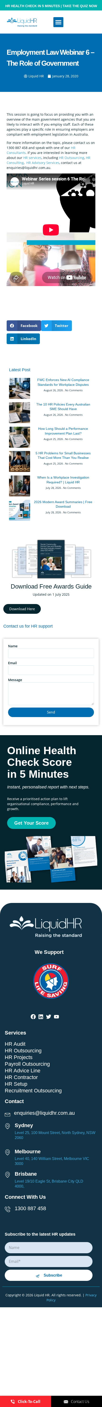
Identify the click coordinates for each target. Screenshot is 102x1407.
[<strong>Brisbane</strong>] (9, 1174)
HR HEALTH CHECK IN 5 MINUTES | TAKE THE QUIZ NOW (51, 6)
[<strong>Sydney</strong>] (9, 1125)
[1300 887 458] (9, 1208)
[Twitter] (48, 1017)
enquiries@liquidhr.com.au (44, 1113)
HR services (32, 157)
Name (13, 646)
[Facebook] (33, 1017)
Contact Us (80, 1401)
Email (12, 663)
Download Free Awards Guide (51, 586)
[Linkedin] (41, 1017)
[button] (58, 22)
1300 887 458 (30, 1208)
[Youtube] (56, 1017)
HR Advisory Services (42, 162)
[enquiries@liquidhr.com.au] (9, 1113)
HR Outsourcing (71, 157)
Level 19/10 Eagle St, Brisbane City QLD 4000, (49, 1183)
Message (15, 680)
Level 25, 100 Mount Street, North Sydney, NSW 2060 (55, 1135)
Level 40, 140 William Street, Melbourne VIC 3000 (52, 1161)
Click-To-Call (29, 1401)
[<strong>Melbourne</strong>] (9, 1151)
